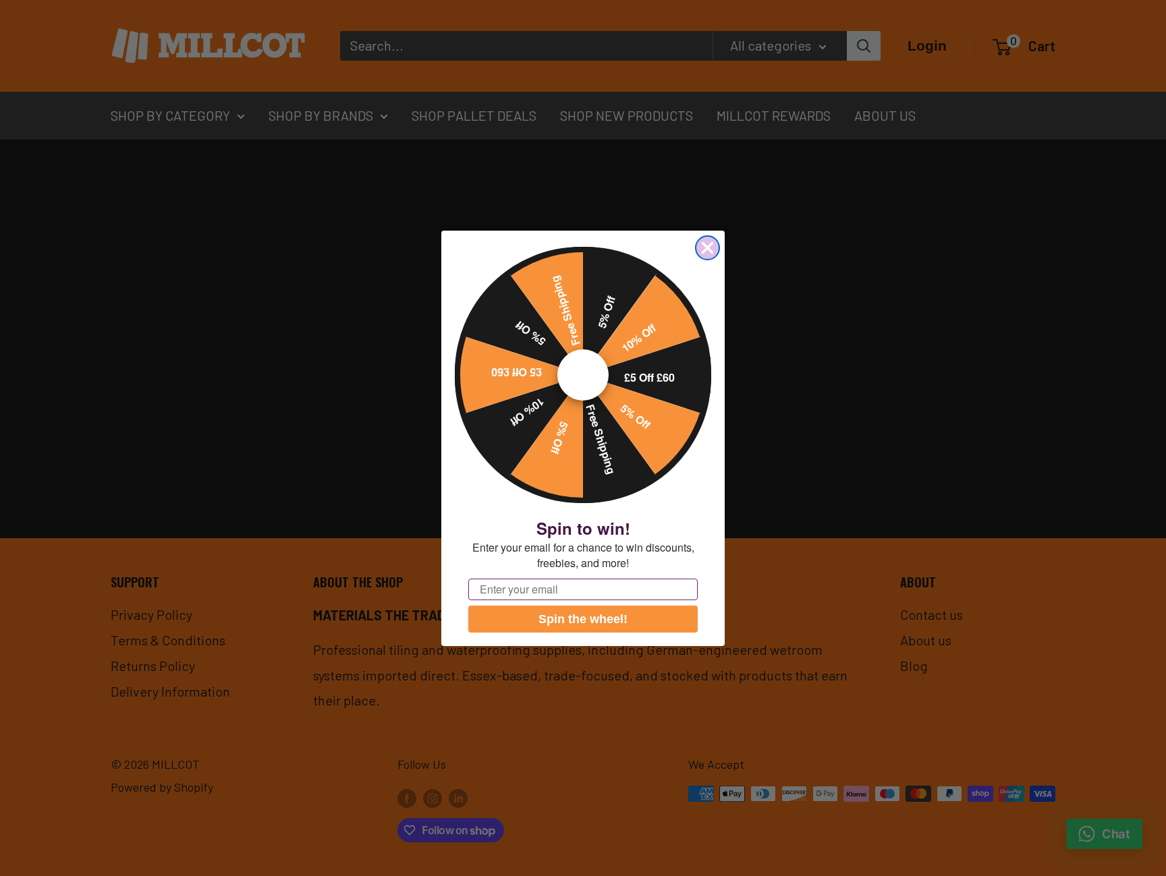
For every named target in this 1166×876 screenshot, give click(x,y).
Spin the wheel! (583, 619)
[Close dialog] (707, 248)
